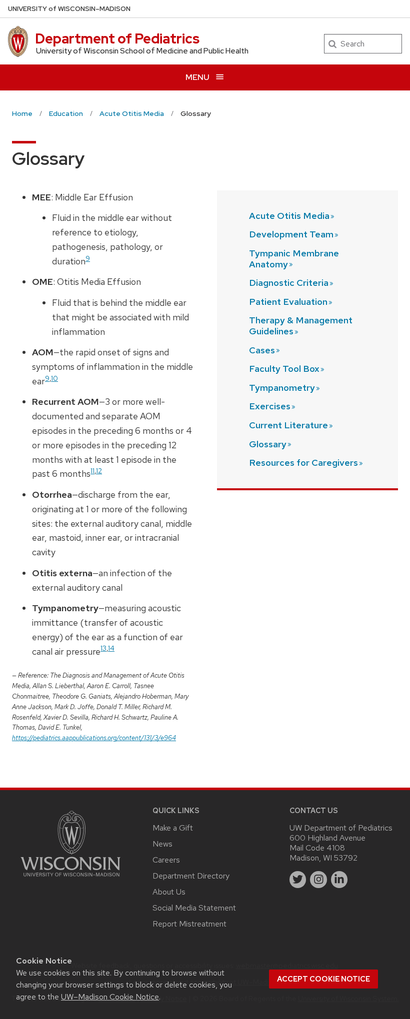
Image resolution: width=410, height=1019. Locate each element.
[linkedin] (339, 879)
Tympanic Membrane (294, 258)
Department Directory (191, 876)
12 (99, 470)
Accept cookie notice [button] (323, 979)
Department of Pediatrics (117, 38)
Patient (288, 301)
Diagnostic (288, 282)
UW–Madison (69, 8)
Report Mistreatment (189, 924)
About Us (169, 892)
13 (103, 648)
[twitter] (298, 879)
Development (291, 234)
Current (288, 425)
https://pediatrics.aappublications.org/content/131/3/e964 (94, 738)
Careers (166, 860)
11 (92, 470)
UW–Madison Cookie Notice (110, 997)
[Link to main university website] (70, 878)
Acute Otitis (289, 215)
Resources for (303, 462)
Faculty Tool (284, 368)
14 (111, 648)
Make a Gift (172, 828)
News (162, 844)
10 (54, 378)
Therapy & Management (300, 325)
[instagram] (318, 879)
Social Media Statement (194, 908)
